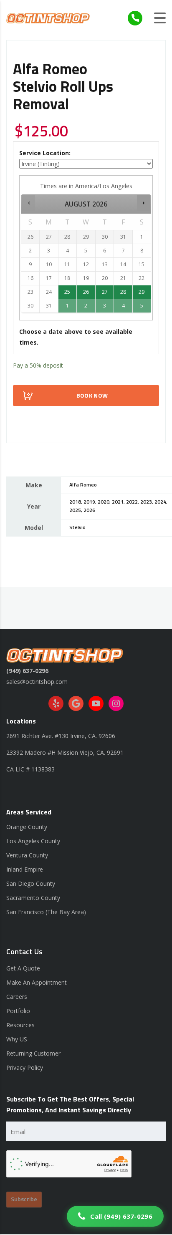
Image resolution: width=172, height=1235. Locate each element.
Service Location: (45, 153)
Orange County (26, 827)
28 (123, 291)
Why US (16, 1039)
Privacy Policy (24, 1067)
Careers (16, 997)
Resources (20, 1025)
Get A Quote (23, 968)
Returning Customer (33, 1053)
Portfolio (18, 1011)
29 (141, 291)
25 (67, 291)
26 (86, 291)
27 (105, 291)
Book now (92, 396)
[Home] (48, 18)
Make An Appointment (36, 982)
